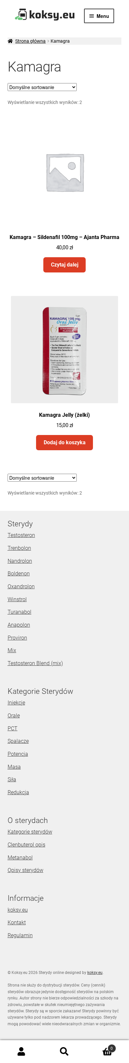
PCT (13, 728)
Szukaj (64, 1051)
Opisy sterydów (25, 870)
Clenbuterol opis (26, 845)
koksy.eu (18, 910)
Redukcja (18, 792)
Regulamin (20, 935)
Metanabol (20, 857)
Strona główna (30, 41)
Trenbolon (19, 548)
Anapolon (19, 625)
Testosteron (21, 535)
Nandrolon (20, 561)
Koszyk (99, 1046)
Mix (12, 650)
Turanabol (19, 612)
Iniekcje (16, 703)
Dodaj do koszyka (65, 442)
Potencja (18, 754)
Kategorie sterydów (30, 832)
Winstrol (17, 599)
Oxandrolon (21, 586)
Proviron (17, 638)
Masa (14, 767)
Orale (14, 715)
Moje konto (21, 1051)
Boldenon (19, 573)
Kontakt (17, 922)
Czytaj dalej (64, 265)
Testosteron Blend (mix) (35, 663)
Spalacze (18, 741)
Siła (12, 779)
